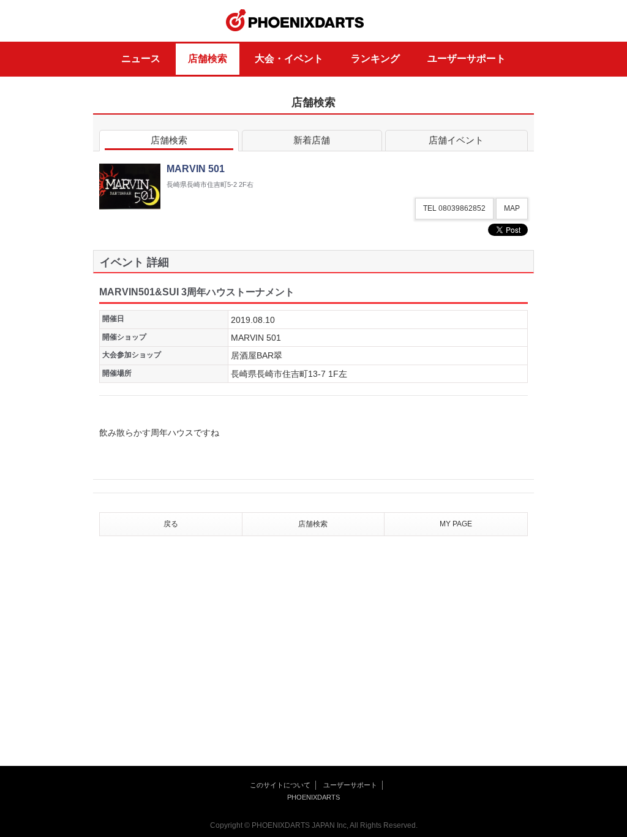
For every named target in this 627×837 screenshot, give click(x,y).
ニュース (140, 58)
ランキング (375, 58)
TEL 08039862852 (454, 208)
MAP (512, 208)
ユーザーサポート (466, 58)
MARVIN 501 (256, 338)
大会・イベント (289, 58)
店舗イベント (456, 140)
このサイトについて (280, 785)
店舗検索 (207, 58)
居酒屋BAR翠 (256, 355)
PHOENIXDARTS (295, 20)
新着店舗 (311, 140)
